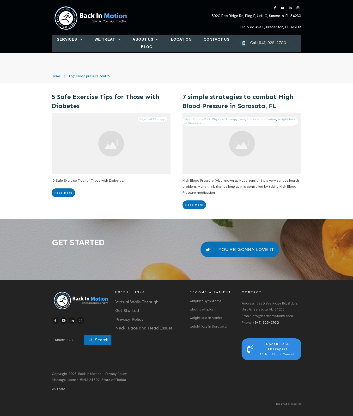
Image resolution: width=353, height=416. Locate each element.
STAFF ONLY (58, 388)
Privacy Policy (129, 319)
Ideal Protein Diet (197, 119)
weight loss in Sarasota (208, 326)
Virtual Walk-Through (136, 301)
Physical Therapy (152, 119)
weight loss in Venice (206, 318)
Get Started (127, 310)
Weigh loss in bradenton (258, 119)
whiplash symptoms (205, 301)
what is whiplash (203, 309)
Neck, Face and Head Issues (144, 328)
